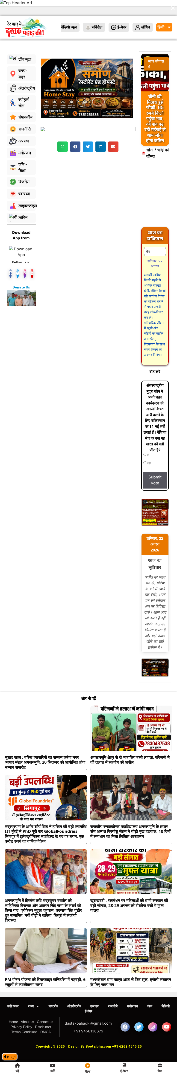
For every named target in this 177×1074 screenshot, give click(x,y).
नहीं (148, 447)
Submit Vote (155, 464)
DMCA (45, 1016)
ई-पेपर (88, 995)
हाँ (147, 439)
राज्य (31, 990)
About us (27, 1006)
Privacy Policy (21, 1011)
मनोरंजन (132, 990)
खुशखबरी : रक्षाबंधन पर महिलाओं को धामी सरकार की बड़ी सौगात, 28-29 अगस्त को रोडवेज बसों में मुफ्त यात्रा (129, 889)
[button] (62, 130)
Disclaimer (43, 1011)
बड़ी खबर (13, 990)
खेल (149, 990)
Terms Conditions (24, 1016)
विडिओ (166, 990)
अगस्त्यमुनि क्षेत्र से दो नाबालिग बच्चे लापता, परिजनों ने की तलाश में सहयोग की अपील (130, 743)
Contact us (45, 1006)
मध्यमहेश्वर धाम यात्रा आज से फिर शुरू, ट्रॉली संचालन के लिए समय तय (130, 966)
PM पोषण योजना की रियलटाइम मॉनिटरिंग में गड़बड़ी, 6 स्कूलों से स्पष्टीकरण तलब (45, 966)
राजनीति (113, 990)
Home (13, 1006)
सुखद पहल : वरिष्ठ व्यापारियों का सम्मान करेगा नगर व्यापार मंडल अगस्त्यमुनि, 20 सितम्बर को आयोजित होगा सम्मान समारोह (45, 746)
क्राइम (94, 990)
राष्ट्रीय (53, 990)
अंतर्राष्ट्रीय (74, 990)
